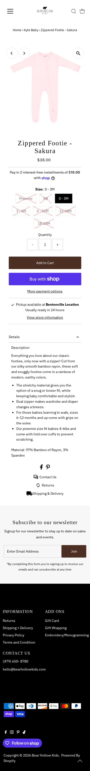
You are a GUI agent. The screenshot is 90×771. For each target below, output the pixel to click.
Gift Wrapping (55, 628)
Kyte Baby (31, 30)
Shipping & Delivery (48, 493)
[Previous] (12, 53)
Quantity (45, 234)
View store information (45, 317)
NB (45, 198)
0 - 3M (63, 198)
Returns (48, 485)
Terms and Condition (19, 642)
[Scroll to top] (80, 761)
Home (17, 30)
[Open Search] (74, 11)
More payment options (44, 291)
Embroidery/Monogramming (67, 635)
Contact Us (48, 477)
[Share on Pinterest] (48, 468)
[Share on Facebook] (42, 468)
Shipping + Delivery (18, 628)
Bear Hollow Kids (45, 755)
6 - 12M (42, 211)
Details (14, 337)
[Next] (24, 53)
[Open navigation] (13, 11)
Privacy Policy (13, 635)
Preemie (25, 198)
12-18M (65, 211)
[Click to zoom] (78, 53)
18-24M (44, 223)
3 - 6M (21, 211)
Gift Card (52, 620)
